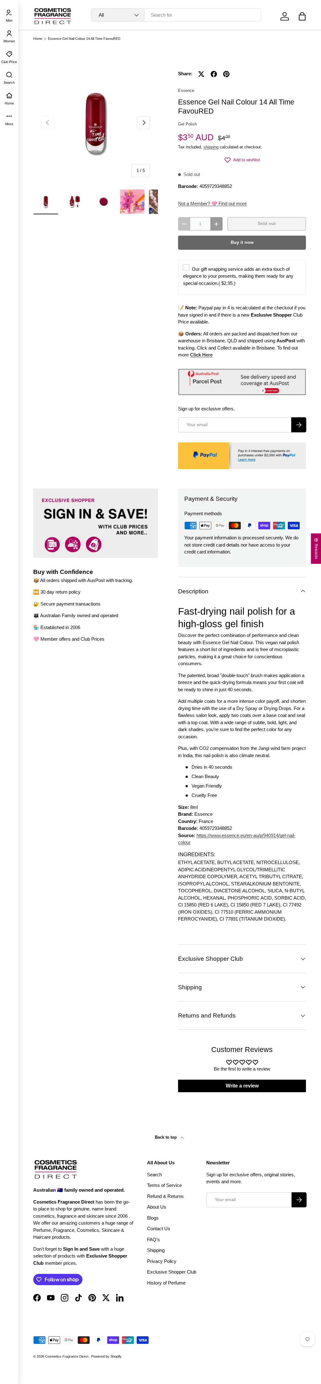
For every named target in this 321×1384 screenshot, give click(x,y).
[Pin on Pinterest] (226, 74)
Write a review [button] (242, 1085)
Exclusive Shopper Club (171, 1271)
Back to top (166, 1137)
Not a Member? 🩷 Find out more (212, 203)
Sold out (267, 223)
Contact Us (158, 1228)
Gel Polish (187, 124)
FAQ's (153, 1239)
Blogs (153, 1218)
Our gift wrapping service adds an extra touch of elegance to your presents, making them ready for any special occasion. (238, 276)
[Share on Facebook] (214, 74)
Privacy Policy (161, 1261)
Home (37, 38)
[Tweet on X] (201, 74)
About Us (156, 1207)
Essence (186, 90)
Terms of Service (164, 1185)
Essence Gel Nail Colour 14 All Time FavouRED (84, 38)
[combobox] (176, 14)
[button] (302, 16)
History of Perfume (166, 1282)
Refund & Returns (165, 1196)
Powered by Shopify (106, 1356)
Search (154, 1174)
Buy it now (242, 242)
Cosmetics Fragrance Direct (67, 1356)
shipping (210, 147)
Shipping (156, 1250)
